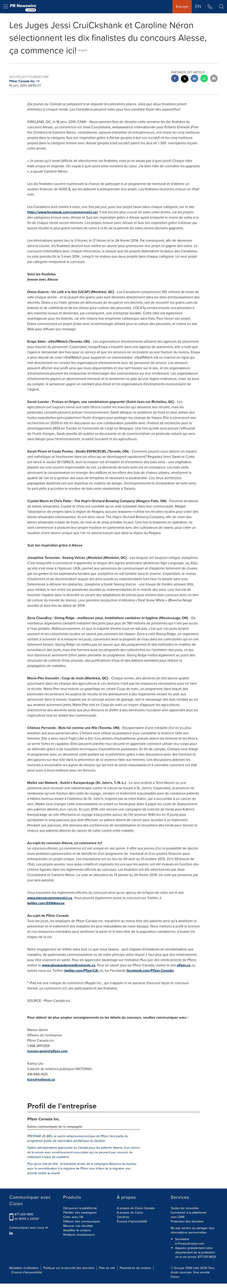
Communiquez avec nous (27, 1228)
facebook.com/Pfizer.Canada (150, 970)
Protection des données (187, 1221)
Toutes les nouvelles (185, 1208)
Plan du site (107, 1268)
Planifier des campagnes (80, 1212)
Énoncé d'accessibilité (132, 1221)
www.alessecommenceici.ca (49, 897)
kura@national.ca (41, 1079)
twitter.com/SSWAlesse (46, 903)
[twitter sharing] (184, 79)
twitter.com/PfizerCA (81, 970)
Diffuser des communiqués (81, 1221)
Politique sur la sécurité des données (68, 1268)
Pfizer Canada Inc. (43, 1119)
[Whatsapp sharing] (204, 79)
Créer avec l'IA (73, 1217)
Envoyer (182, 6)
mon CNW (177, 1217)
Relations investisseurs (79, 1234)
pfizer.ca (183, 965)
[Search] (221, 6)
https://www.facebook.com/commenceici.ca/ (62, 212)
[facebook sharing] (175, 79)
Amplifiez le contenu (77, 1230)
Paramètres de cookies (135, 1268)
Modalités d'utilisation (24, 1268)
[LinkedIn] (11, 1233)
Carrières (123, 1217)
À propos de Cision (130, 1212)
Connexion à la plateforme (189, 1212)
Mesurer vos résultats (78, 1226)
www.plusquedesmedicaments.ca (68, 965)
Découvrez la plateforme (80, 1208)
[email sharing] (214, 79)
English (82, 50)
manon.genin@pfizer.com (47, 1051)
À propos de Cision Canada (135, 1208)
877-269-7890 (23, 1214)
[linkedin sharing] (194, 79)
